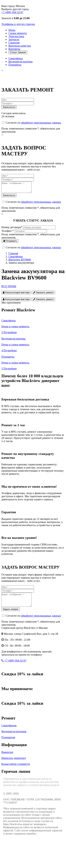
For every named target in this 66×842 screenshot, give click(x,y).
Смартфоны (15, 58)
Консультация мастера (17, 292)
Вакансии (7, 752)
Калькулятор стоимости (15, 763)
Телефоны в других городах (18, 24)
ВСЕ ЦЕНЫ (8, 286)
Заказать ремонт (44, 292)
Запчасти (13, 39)
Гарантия (14, 42)
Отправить (11, 241)
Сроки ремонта (17, 33)
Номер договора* (11, 227)
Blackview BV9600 (19, 259)
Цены (11, 30)
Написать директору (13, 758)
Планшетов (8, 737)
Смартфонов (9, 725)
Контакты (14, 48)
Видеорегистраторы (20, 61)
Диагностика (16, 36)
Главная (13, 253)
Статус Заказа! (18, 52)
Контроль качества (19, 45)
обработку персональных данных (41, 122)
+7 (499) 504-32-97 (12, 12)
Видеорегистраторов (13, 731)
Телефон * (7, 230)
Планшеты (14, 64)
